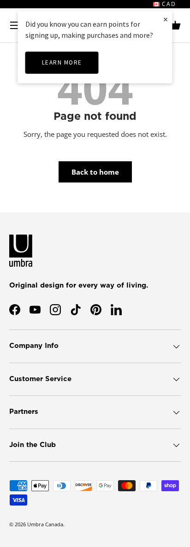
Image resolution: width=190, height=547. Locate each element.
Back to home (95, 171)
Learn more (62, 62)
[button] (175, 25)
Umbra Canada (45, 524)
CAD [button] (168, 4)
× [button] (165, 19)
